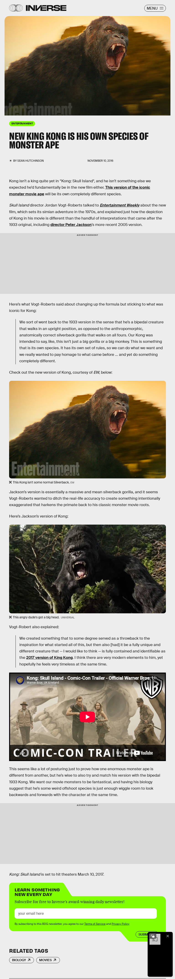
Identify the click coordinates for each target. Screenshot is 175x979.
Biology (19, 960)
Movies (45, 960)
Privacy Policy (120, 924)
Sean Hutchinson (30, 161)
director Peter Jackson (71, 224)
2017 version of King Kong (49, 657)
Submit (145, 934)
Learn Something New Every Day (37, 891)
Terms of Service (95, 924)
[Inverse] (46, 8)
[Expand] (152, 936)
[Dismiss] (167, 936)
